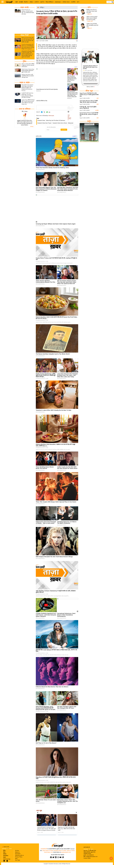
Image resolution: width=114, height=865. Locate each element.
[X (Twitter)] (76, 24)
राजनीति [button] (73, 2)
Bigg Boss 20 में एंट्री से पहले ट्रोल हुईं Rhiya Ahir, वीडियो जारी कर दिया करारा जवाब (66, 829)
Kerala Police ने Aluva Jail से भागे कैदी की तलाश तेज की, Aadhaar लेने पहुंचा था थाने (89, 114)
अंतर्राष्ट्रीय (21, 2)
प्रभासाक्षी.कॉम (44, 849)
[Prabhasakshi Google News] (77, 41)
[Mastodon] (63, 857)
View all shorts (90, 86)
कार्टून (4, 857)
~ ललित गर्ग (89, 14)
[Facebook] (76, 21)
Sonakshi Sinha (41, 120)
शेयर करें (38, 112)
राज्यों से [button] (36, 2)
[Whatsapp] (47, 112)
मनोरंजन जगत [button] (66, 2)
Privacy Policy (18, 857)
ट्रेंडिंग (24, 61)
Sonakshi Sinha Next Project (44, 123)
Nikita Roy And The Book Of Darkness (55, 120)
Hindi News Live (48, 852)
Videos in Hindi (70, 850)
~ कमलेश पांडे (89, 21)
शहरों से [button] (42, 2)
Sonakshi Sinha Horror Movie (60, 123)
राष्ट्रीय (16, 2)
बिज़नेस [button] (26, 2)
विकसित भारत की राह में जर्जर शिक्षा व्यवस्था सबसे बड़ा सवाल (91, 11)
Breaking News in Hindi (60, 850)
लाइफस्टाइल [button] (58, 2)
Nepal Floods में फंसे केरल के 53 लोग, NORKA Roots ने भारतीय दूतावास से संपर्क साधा (89, 95)
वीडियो (4, 854)
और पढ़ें (31, 126)
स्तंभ (89, 7)
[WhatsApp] (76, 27)
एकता (37, 40)
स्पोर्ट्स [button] (31, 2)
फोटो (4, 852)
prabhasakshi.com (66, 852)
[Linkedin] (56, 857)
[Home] (38, 7)
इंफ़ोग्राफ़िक (5, 855)
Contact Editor (87, 858)
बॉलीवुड (42, 7)
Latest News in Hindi (47, 850)
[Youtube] (61, 857)
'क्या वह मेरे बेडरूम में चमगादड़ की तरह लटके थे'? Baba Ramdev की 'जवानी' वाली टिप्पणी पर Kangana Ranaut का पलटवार (46, 829)
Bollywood (70, 123)
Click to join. (51, 115)
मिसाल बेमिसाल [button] (49, 2)
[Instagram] (58, 857)
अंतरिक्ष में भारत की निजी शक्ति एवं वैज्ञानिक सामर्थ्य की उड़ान (92, 25)
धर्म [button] (77, 2)
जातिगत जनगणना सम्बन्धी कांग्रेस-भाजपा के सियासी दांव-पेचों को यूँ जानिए (91, 18)
